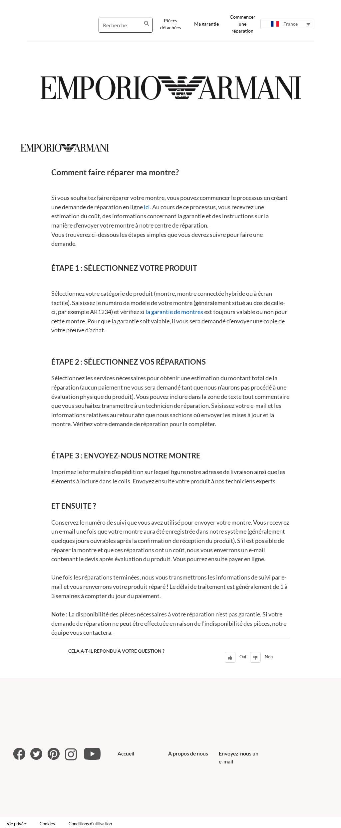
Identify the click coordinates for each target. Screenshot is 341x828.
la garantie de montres (174, 311)
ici (147, 207)
